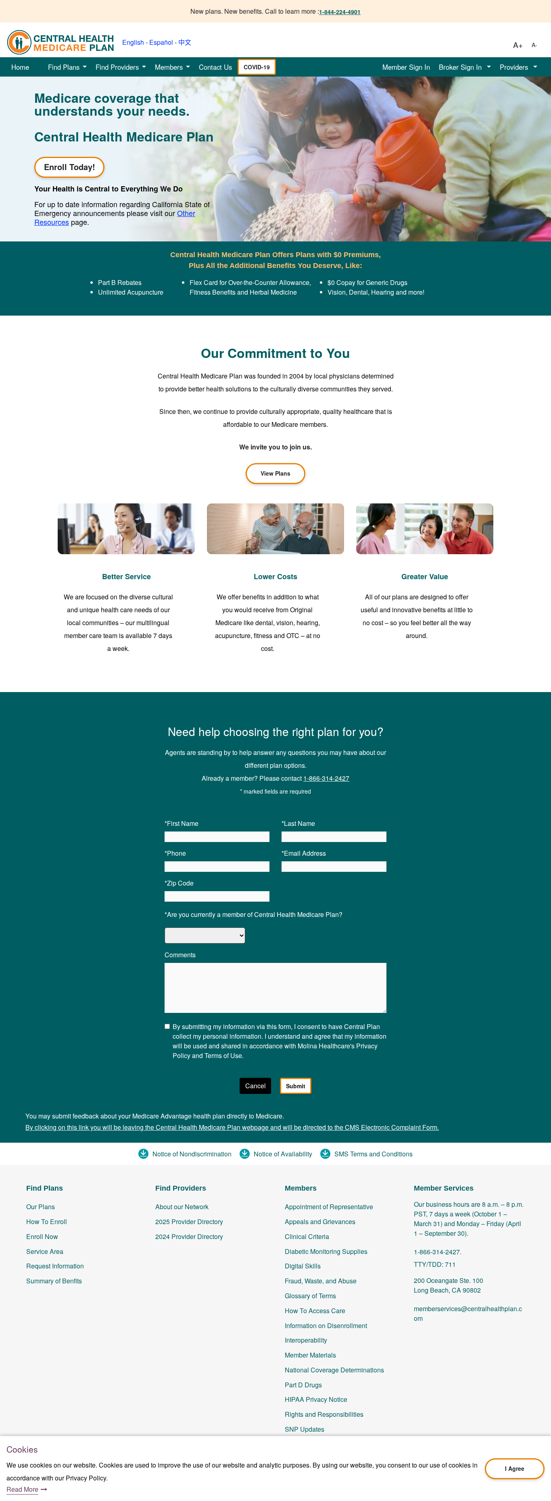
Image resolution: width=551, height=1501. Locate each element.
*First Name (181, 823)
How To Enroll (46, 1221)
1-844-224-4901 (340, 12)
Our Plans (40, 1206)
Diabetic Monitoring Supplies (326, 1251)
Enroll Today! (69, 167)
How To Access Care (315, 1310)
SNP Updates (304, 1429)
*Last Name (298, 823)
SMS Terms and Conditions (373, 1153)
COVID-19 (257, 67)
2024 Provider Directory (189, 1236)
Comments (180, 954)
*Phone (175, 853)
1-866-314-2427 (326, 778)
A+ (518, 44)
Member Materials (310, 1355)
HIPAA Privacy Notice (316, 1399)
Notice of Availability (283, 1153)
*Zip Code (179, 883)
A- (534, 45)
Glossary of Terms (310, 1295)
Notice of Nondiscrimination (192, 1153)
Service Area (44, 1251)
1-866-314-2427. (437, 1251)
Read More (22, 1489)
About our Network (182, 1206)
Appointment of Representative (329, 1206)
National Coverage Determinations (334, 1369)
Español (161, 42)
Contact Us (215, 67)
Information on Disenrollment (326, 1325)
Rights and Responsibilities (324, 1414)
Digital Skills (303, 1265)
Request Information (55, 1265)
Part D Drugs (303, 1384)
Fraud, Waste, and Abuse (321, 1280)
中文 (184, 42)
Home (20, 67)
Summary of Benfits (54, 1280)
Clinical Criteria (307, 1236)
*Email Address (304, 853)
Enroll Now (42, 1236)
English (133, 42)
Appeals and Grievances (320, 1221)
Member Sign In (406, 67)
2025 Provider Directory (189, 1221)
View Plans (275, 473)
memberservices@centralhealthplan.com (468, 1313)
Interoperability (306, 1340)
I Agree (514, 1468)
